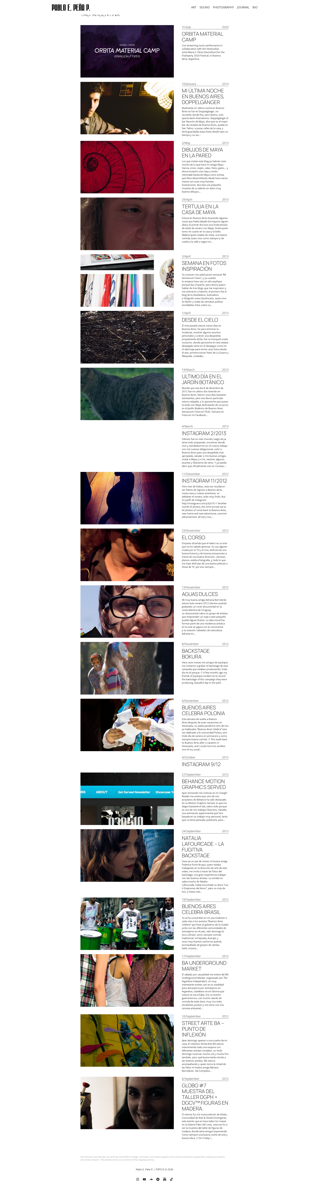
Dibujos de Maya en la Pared (202, 152)
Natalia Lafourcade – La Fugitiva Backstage (203, 846)
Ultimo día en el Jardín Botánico (203, 379)
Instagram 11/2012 (204, 481)
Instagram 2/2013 (204, 433)
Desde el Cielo (200, 320)
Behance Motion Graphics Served (204, 784)
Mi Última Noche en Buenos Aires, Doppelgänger (203, 96)
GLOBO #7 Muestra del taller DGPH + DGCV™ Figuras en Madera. (205, 1096)
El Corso (193, 537)
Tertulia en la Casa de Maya (200, 209)
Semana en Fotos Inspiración (204, 266)
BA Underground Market (204, 966)
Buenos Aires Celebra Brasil (201, 909)
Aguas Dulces (200, 594)
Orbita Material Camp (202, 36)
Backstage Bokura (196, 653)
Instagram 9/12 (201, 764)
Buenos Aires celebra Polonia (203, 710)
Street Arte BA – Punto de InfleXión (203, 1028)
